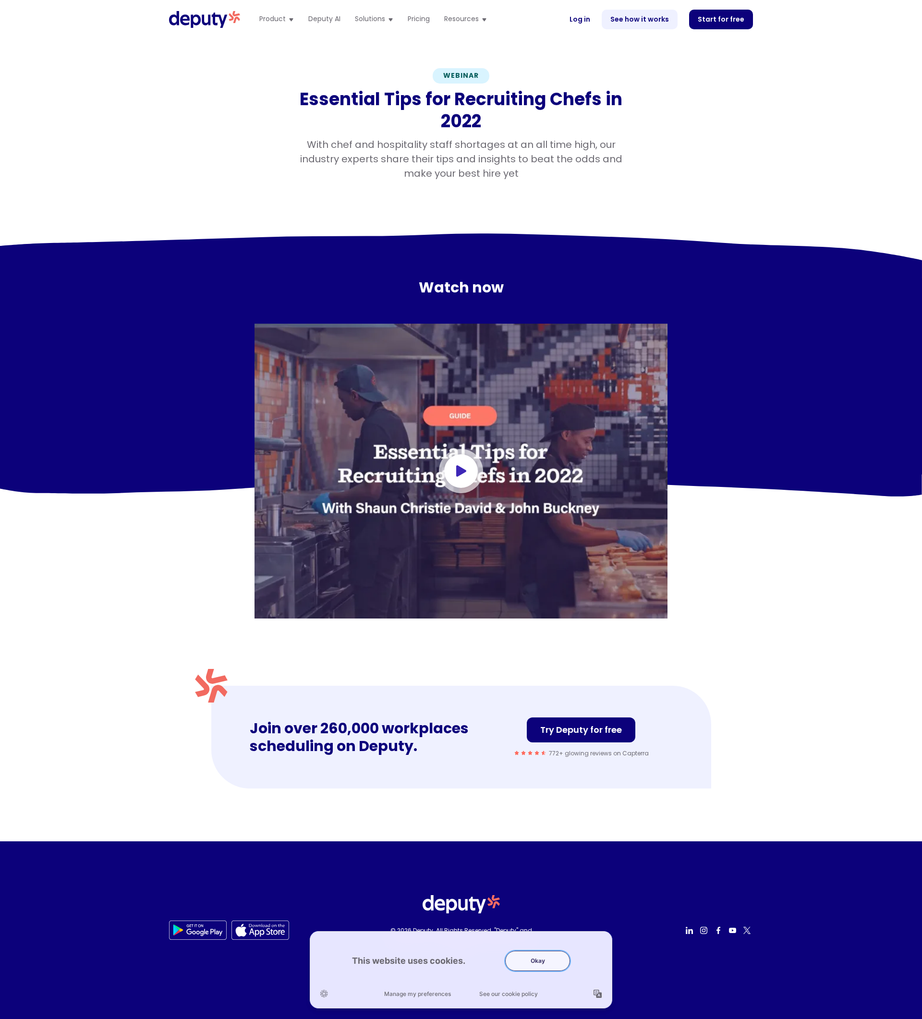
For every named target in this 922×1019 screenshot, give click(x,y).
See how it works (639, 19)
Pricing (419, 19)
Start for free (721, 19)
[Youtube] (734, 930)
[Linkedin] (690, 930)
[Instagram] (705, 930)
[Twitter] (748, 930)
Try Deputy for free (581, 730)
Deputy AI (324, 19)
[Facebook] (719, 930)
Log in (580, 19)
